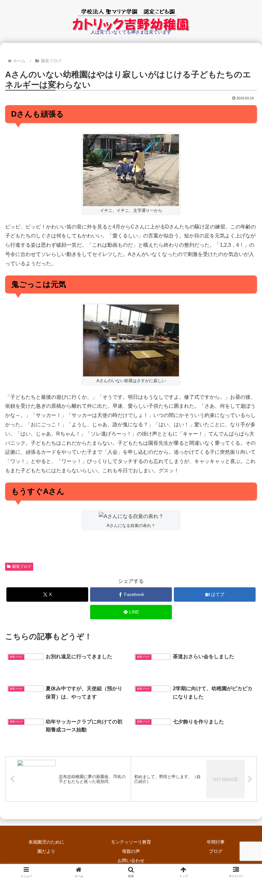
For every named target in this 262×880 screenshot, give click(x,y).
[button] (242, 795)
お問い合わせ (131, 860)
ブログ (215, 851)
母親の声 (131, 851)
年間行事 (216, 842)
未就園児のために (46, 842)
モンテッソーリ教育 (131, 842)
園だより (46, 851)
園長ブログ (21, 566)
